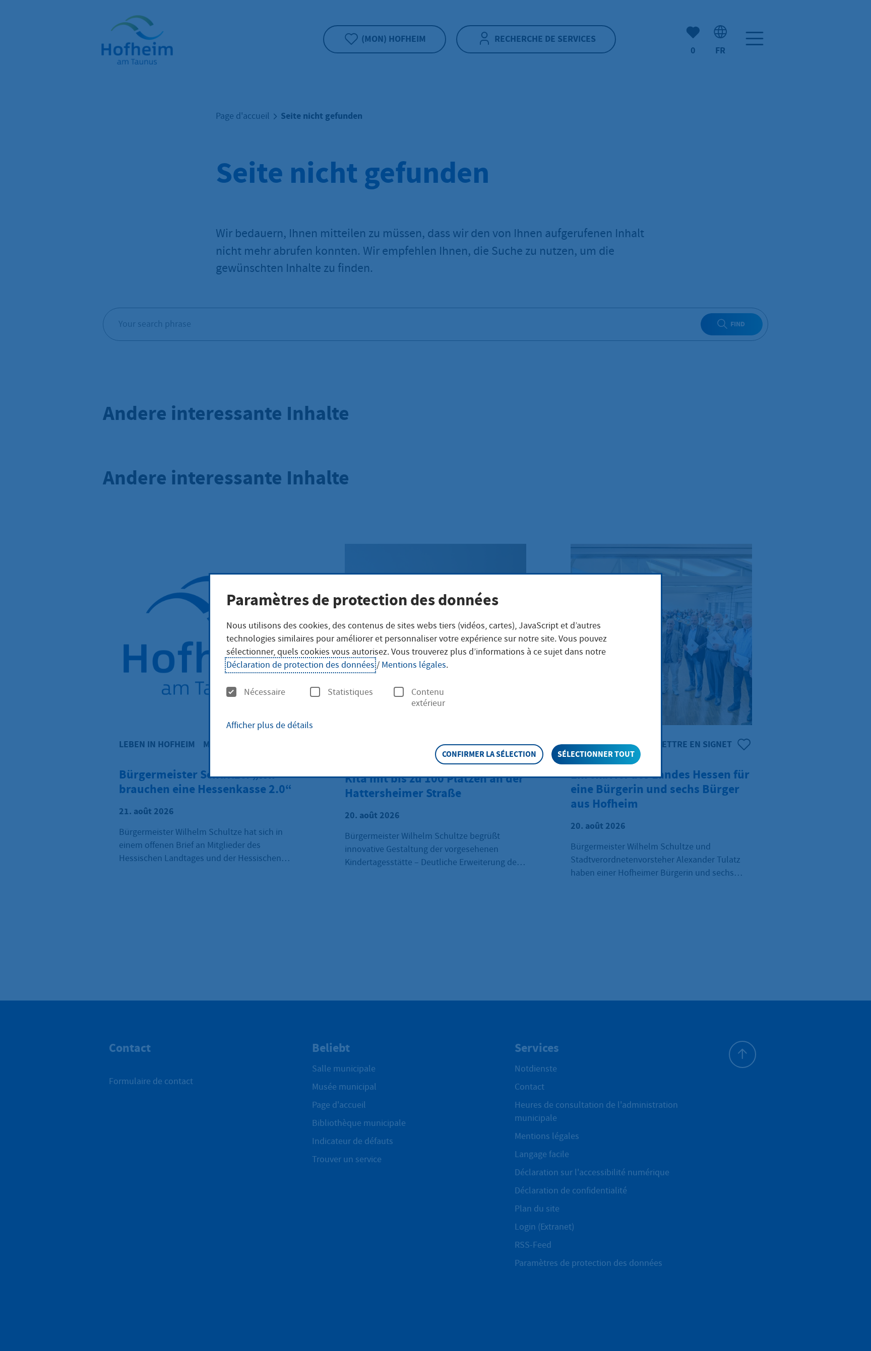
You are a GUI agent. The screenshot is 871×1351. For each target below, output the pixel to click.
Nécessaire (264, 692)
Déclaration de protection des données (300, 665)
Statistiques (350, 692)
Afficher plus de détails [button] (269, 725)
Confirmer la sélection (489, 754)
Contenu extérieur (428, 697)
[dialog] (435, 675)
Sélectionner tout (596, 754)
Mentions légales (414, 665)
